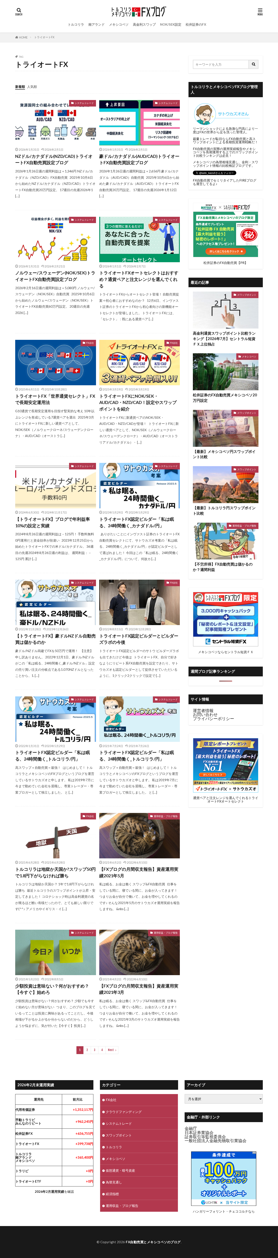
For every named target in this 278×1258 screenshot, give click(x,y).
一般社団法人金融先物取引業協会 (216, 1140)
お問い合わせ (205, 714)
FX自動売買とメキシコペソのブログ (153, 1242)
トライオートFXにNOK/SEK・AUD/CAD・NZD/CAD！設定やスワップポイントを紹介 (138, 402)
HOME (23, 37)
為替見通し (114, 1182)
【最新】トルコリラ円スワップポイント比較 (224, 511)
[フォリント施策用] (223, 1204)
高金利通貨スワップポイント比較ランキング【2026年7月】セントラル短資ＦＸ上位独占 (224, 338)
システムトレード (84, 103)
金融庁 (191, 1128)
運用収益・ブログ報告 (166, 816)
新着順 (20, 86)
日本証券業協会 (199, 1132)
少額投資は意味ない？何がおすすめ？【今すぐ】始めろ (52, 989)
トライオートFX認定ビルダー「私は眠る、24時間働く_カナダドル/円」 (136, 522)
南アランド (96, 24)
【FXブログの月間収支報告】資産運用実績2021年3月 (138, 989)
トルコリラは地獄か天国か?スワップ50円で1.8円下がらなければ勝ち (55, 872)
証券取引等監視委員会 (205, 1136)
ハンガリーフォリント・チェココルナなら (224, 1211)
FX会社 (90, 342)
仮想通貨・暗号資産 (120, 1170)
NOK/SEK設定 (170, 24)
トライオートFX (44, 37)
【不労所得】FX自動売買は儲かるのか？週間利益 (223, 567)
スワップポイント (246, 294)
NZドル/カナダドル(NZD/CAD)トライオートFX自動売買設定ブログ (54, 159)
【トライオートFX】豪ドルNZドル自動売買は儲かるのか (55, 639)
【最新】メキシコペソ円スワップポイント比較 (224, 454)
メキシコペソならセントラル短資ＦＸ (225, 652)
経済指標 (112, 1194)
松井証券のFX (196, 24)
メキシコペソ (119, 24)
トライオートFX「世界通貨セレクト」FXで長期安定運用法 (55, 399)
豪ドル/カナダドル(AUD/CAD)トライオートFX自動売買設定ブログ (139, 159)
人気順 (32, 86)
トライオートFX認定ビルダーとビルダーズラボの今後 (138, 639)
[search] (253, 64)
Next (111, 1050)
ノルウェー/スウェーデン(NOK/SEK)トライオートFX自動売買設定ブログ (55, 276)
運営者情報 (203, 710)
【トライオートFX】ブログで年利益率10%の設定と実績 (52, 522)
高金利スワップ (144, 24)
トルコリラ (76, 24)
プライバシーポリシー (213, 718)
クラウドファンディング (124, 1112)
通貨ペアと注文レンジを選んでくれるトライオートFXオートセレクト (225, 799)
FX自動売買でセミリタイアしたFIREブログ (224, 180)
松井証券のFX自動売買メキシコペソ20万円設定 (225, 398)
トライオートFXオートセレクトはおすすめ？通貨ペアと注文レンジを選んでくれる (138, 279)
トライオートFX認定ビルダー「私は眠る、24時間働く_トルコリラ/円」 (52, 755)
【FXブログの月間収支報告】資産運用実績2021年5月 (138, 872)
